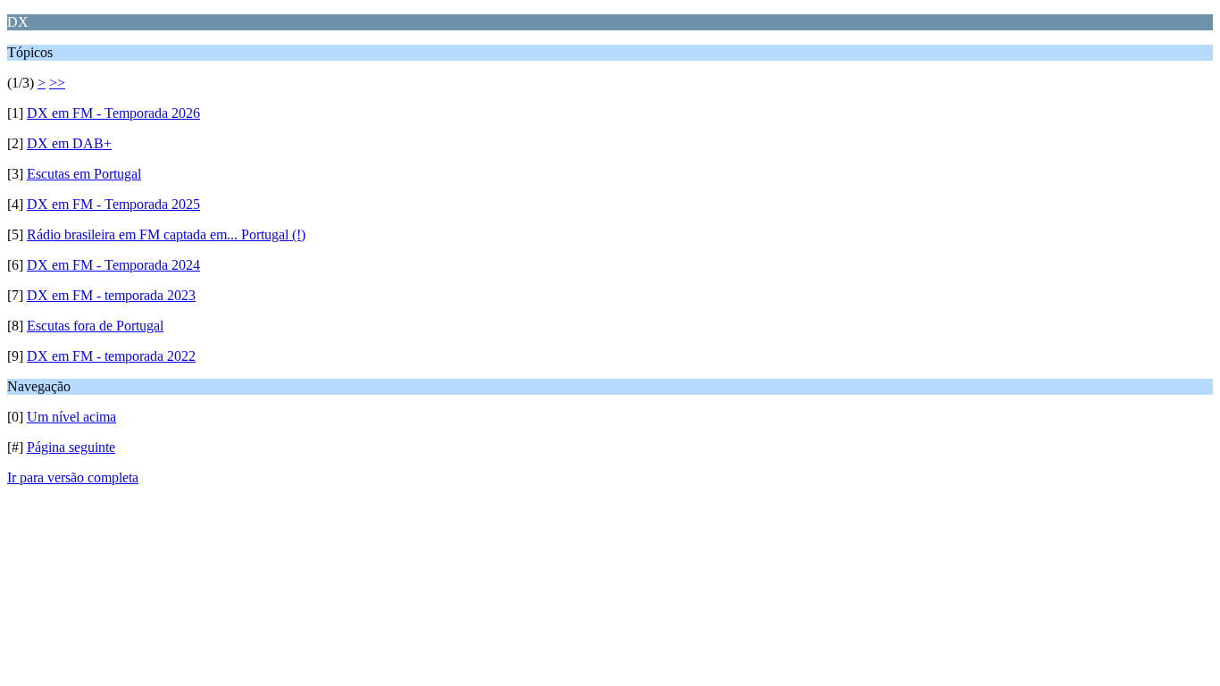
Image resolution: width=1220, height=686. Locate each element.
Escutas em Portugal (84, 173)
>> (57, 82)
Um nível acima (71, 416)
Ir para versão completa (72, 477)
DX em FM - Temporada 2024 (113, 264)
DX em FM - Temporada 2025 (113, 204)
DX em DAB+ (69, 143)
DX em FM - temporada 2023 (111, 295)
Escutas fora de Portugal (95, 325)
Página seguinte (71, 447)
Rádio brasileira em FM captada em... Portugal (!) (166, 234)
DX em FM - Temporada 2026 (113, 113)
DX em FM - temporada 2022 (111, 356)
